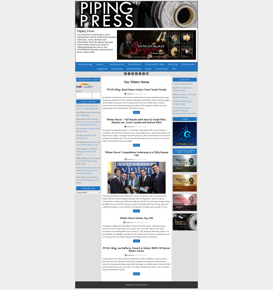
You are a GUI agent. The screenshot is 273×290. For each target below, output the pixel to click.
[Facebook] (129, 73)
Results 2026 (173, 64)
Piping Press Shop (85, 64)
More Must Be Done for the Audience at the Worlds (87, 180)
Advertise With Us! (117, 64)
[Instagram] (140, 73)
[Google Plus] (132, 73)
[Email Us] (147, 73)
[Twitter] (125, 73)
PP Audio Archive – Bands (154, 64)
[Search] (96, 95)
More (137, 112)
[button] (156, 44)
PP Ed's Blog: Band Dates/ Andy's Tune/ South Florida (136, 89)
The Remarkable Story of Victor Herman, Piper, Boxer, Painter (88, 161)
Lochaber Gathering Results (182, 84)
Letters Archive (161, 69)
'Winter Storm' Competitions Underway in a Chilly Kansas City (136, 154)
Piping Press (85, 31)
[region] (156, 44)
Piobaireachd (102, 69)
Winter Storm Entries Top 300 (136, 218)
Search (78, 91)
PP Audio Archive (134, 64)
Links (174, 69)
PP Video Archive (188, 64)
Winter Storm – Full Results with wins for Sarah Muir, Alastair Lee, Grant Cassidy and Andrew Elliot (136, 121)
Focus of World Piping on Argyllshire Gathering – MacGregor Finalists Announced (184, 110)
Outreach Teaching (134, 69)
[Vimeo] (143, 73)
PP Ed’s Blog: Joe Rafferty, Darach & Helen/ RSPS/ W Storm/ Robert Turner (136, 249)
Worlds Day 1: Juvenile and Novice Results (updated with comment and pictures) (88, 170)
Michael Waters (81, 129)
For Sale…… (101, 64)
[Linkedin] (136, 73)
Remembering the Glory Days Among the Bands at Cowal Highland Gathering (88, 122)
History (148, 69)
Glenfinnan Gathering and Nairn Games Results (86, 151)
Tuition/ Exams (117, 69)
